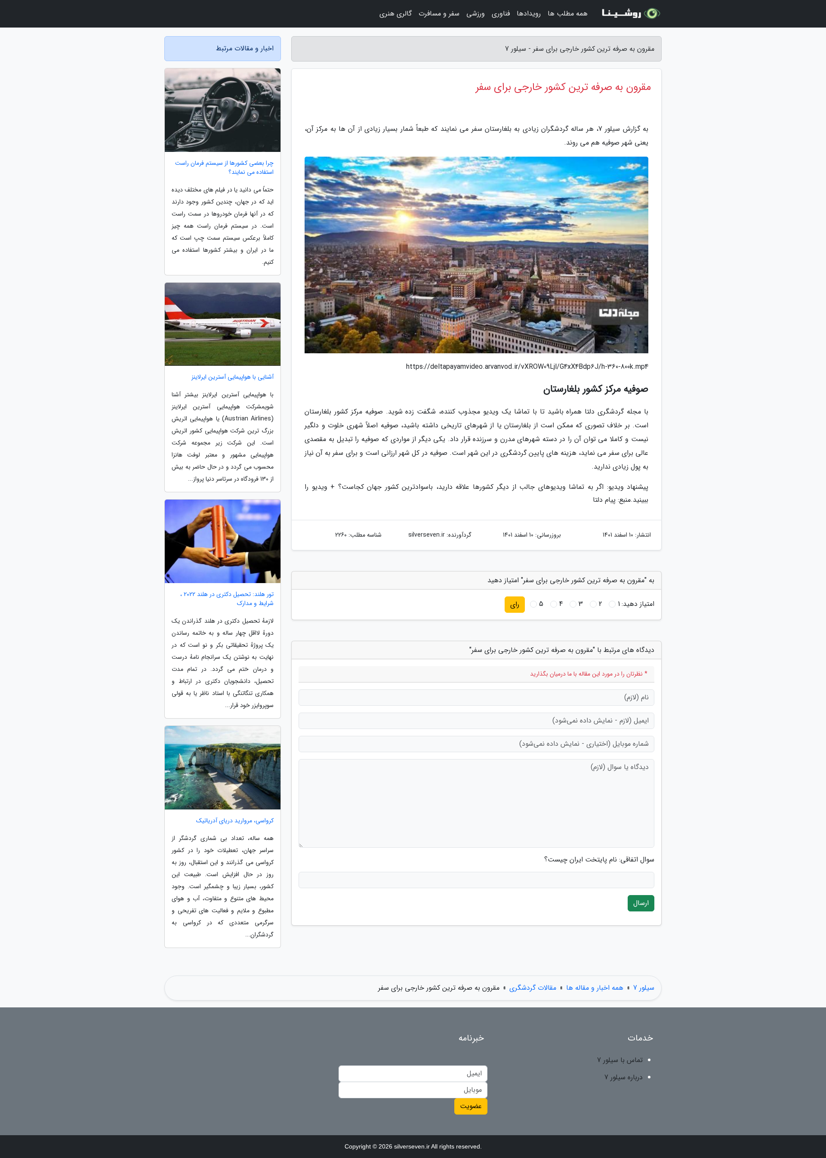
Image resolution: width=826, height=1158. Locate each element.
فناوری (501, 13)
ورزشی (475, 13)
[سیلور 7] (630, 13)
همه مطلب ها (568, 13)
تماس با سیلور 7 (620, 1060)
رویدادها (529, 13)
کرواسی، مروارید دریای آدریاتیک (235, 820)
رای (514, 604)
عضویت (471, 1106)
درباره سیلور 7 (623, 1077)
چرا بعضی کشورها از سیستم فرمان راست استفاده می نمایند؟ (224, 168)
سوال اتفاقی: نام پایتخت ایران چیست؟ (599, 860)
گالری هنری (395, 13)
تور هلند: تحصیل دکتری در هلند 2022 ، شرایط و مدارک (227, 599)
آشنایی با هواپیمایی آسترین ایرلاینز (232, 377)
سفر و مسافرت (439, 13)
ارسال (641, 903)
